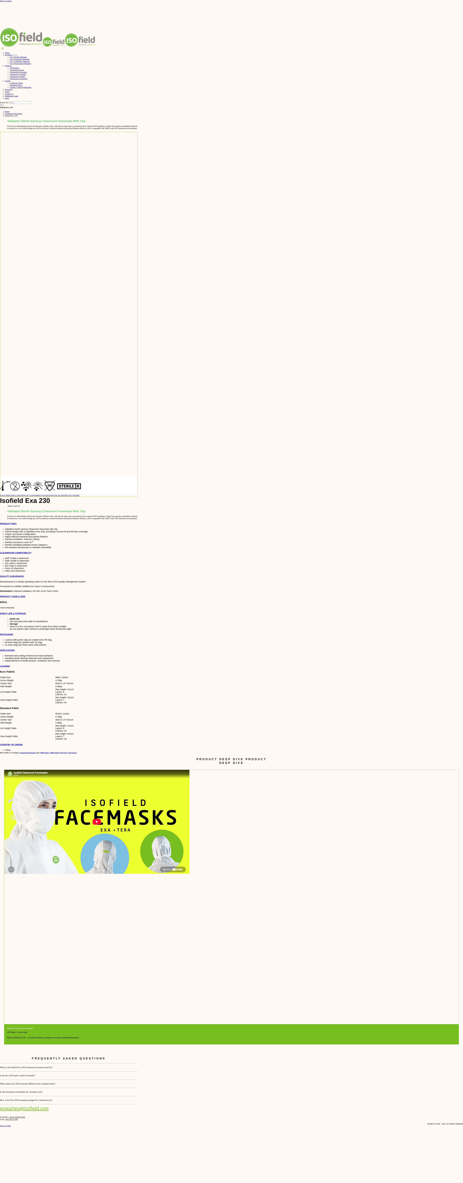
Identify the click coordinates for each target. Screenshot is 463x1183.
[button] (8, 523)
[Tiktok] (460, 1122)
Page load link (5, 1126)
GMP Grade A (45, 753)
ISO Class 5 (73, 753)
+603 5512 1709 (11, 1119)
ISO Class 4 (64, 753)
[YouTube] (458, 1122)
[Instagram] (456, 1122)
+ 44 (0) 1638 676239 (16, 1117)
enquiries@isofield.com (24, 1108)
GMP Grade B (55, 753)
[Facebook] (454, 1122)
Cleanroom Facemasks (28, 753)
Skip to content (5, 1)
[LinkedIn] (462, 1122)
